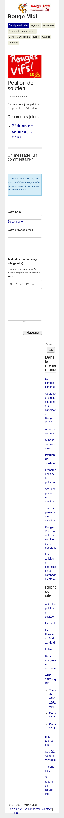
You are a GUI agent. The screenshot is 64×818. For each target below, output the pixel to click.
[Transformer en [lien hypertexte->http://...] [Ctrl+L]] (21, 284)
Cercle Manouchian (19, 37)
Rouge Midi (22, 16)
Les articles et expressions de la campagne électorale (52, 566)
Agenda (35, 25)
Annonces (48, 25)
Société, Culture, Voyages (50, 755)
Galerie (46, 37)
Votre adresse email (20, 229)
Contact (46, 809)
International (52, 623)
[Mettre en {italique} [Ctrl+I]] (16, 284)
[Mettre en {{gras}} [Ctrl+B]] (10, 284)
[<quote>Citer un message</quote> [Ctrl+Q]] (27, 284)
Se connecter (16, 221)
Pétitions (13, 42)
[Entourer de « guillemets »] (32, 284)
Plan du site (15, 809)
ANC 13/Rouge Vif (51, 679)
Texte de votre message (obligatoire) (23, 261)
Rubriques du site (18, 25)
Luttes (48, 649)
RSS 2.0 (13, 813)
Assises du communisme (22, 31)
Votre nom (14, 212)
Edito (36, 37)
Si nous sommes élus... (50, 444)
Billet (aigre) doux (49, 740)
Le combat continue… (51, 382)
